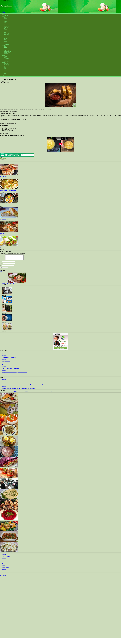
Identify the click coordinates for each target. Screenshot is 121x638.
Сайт (1, 265)
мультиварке (32, 391)
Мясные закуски (6, 63)
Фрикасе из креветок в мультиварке (8, 283)
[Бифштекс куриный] (9, 477)
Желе (5, 60)
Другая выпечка (6, 59)
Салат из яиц (6, 53)
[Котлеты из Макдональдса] (9, 456)
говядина (2, 391)
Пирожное (5, 56)
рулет (48, 391)
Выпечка (4, 55)
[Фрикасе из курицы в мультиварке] (9, 188)
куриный (23, 391)
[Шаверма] (9, 231)
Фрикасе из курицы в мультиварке (8, 190)
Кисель (5, 67)
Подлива (5, 43)
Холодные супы (6, 25)
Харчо (5, 22)
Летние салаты (6, 50)
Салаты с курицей (7, 49)
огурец (38, 391)
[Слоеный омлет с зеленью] (9, 403)
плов (43, 391)
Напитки (3, 66)
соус (56, 391)
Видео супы (6, 27)
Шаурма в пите (3, 176)
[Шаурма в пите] (9, 174)
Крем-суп (5, 18)
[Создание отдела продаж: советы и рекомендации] (9, 488)
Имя (1, 261)
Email (1, 263)
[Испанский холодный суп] (9, 424)
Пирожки (5, 57)
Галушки (5, 41)
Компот (5, 68)
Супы (5, 17)
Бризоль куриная (4, 219)
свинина (54, 391)
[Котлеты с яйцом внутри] (9, 445)
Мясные (5, 29)
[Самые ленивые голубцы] (9, 541)
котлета (15, 391)
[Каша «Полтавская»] (9, 435)
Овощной (5, 47)
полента (1, 158)
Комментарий (2, 260)
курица (26, 391)
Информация (6, 15)
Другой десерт (6, 61)
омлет (40, 391)
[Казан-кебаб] (9, 530)
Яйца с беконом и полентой (6, 204)
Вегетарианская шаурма (5, 247)
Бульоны (5, 24)
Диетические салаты (7, 51)
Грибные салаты (7, 48)
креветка (20, 391)
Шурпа (5, 23)
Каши (5, 39)
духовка (7, 391)
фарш (58, 391)
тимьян (4, 158)
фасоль (60, 391)
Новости (5, 73)
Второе (3, 28)
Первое (3, 16)
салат (51, 391)
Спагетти (5, 38)
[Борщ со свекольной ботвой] (9, 520)
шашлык (62, 391)
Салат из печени (7, 52)
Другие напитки (6, 70)
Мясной (5, 46)
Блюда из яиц (6, 33)
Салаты (3, 45)
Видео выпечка (6, 58)
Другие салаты (6, 54)
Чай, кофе (5, 69)
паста (42, 391)
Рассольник (6, 20)
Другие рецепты (6, 26)
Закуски (3, 62)
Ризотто (5, 35)
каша (12, 391)
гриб (5, 391)
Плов (5, 31)
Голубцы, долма (6, 34)
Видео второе (6, 44)
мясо (35, 391)
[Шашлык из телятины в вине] (9, 509)
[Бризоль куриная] (9, 217)
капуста (10, 391)
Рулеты (5, 37)
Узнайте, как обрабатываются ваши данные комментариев (29, 268)
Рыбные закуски (7, 64)
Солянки (5, 21)
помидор (46, 391)
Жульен (5, 40)
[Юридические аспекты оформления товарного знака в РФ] (7, 321)
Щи (4, 19)
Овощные (5, 32)
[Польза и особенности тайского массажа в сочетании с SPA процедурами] (7, 312)
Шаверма (2, 233)
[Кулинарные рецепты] (6, 9)
